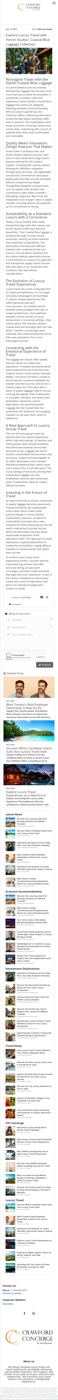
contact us (12, 588)
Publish (46, 665)
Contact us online (11, 1293)
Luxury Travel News (21, 597)
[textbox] (29, 1285)
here (55, 1398)
